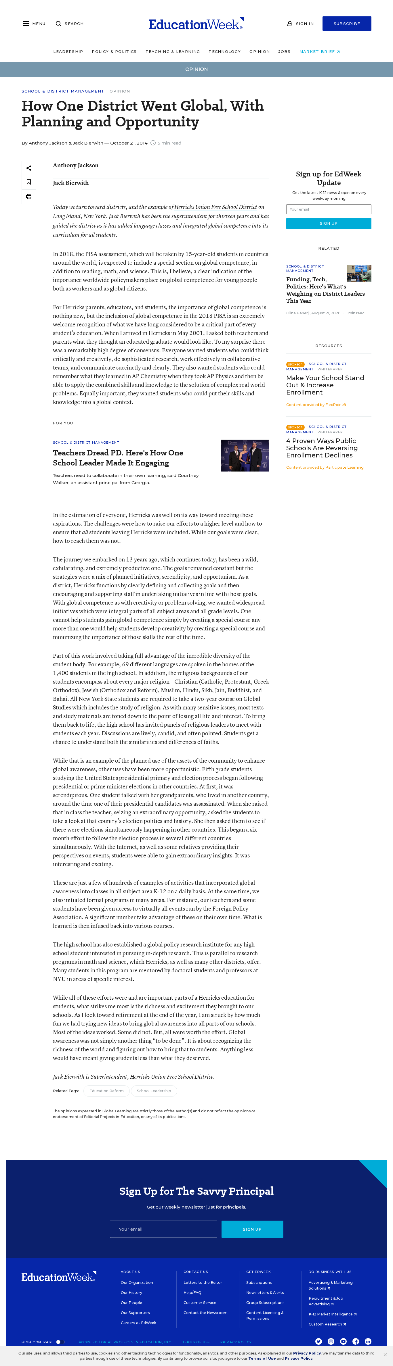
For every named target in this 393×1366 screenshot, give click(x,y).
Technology (225, 51)
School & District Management (63, 91)
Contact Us (196, 1272)
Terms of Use (196, 1342)
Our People (131, 1302)
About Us (130, 1272)
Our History (131, 1292)
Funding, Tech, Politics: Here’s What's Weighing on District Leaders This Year (325, 290)
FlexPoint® (335, 405)
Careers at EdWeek (138, 1323)
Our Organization (137, 1282)
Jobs (284, 51)
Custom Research (326, 1324)
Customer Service (200, 1302)
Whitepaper (330, 369)
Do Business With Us (330, 1272)
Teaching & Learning (173, 51)
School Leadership (154, 1091)
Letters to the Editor (203, 1282)
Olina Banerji (298, 313)
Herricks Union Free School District (215, 207)
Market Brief (318, 51)
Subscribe (347, 23)
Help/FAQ (192, 1292)
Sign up (252, 1229)
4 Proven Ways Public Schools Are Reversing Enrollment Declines (322, 448)
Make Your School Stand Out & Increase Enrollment (325, 385)
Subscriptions (259, 1282)
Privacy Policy (236, 1342)
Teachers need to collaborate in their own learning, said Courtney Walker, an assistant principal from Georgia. (126, 479)
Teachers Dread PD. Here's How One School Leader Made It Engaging (118, 458)
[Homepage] (196, 23)
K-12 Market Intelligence (331, 1314)
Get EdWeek (258, 1272)
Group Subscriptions (265, 1302)
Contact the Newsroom (206, 1313)
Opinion (259, 51)
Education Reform (106, 1091)
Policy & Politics (114, 51)
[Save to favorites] (29, 182)
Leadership (68, 51)
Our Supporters (135, 1313)
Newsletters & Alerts (265, 1292)
